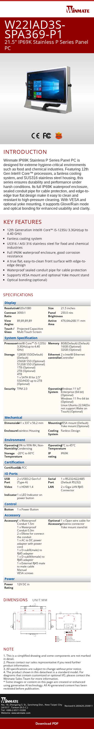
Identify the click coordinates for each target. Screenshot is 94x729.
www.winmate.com (20, 713)
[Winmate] (78, 8)
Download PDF (47, 723)
